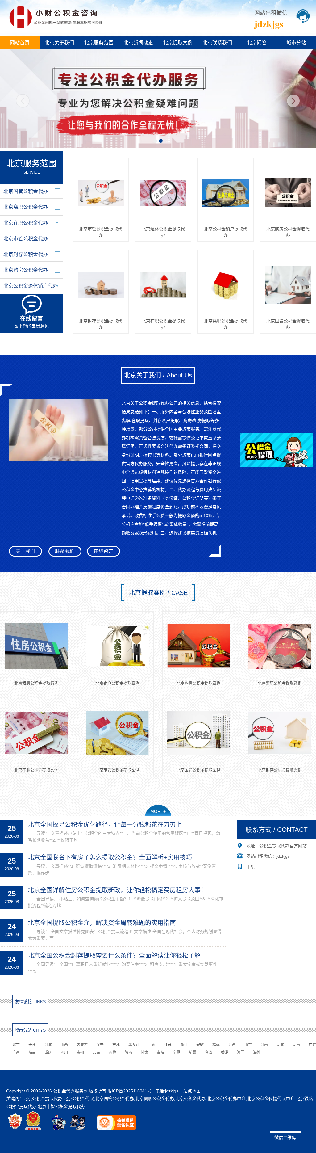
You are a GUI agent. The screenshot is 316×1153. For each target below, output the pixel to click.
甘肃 (144, 1052)
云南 (96, 1052)
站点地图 (192, 1090)
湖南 (296, 1045)
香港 (224, 1052)
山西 (64, 1045)
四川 (64, 1052)
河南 (264, 1045)
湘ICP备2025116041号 (129, 1090)
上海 (152, 1045)
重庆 (48, 1052)
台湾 (208, 1052)
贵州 (80, 1052)
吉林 (116, 1045)
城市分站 (296, 42)
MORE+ (158, 811)
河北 (48, 1045)
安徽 (200, 1045)
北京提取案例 (178, 42)
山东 (248, 1045)
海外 (256, 1052)
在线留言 (103, 551)
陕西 (128, 1052)
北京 (16, 1045)
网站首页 (20, 42)
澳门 (240, 1052)
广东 (312, 1045)
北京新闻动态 (138, 42)
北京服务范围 (99, 42)
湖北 (280, 1045)
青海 (160, 1052)
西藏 (112, 1052)
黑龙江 (133, 1045)
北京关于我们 (59, 42)
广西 (16, 1052)
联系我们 (65, 551)
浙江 (184, 1045)
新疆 (192, 1052)
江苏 (168, 1045)
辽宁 (100, 1045)
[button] (155, 141)
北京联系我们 (217, 42)
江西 (232, 1045)
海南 (32, 1052)
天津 (32, 1045)
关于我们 (25, 551)
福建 (216, 1045)
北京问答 (257, 42)
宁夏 (176, 1052)
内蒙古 (82, 1045)
